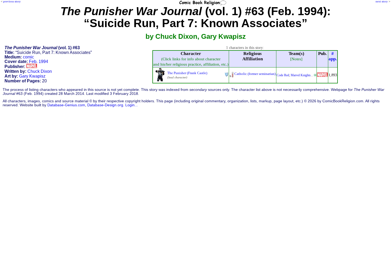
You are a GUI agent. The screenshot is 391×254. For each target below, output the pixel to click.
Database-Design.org (105, 105)
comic (28, 57)
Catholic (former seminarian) (255, 74)
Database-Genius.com (66, 105)
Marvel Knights (301, 75)
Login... (131, 105)
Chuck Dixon (39, 71)
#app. (332, 56)
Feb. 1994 (38, 61)
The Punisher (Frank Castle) (187, 73)
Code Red (283, 75)
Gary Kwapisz (32, 76)
